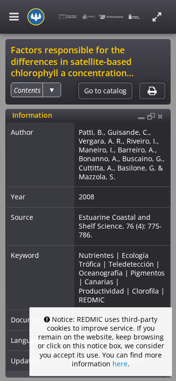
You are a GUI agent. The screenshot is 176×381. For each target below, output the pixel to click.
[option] (27, 90)
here (120, 363)
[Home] (35, 16)
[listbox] (36, 90)
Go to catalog (105, 90)
